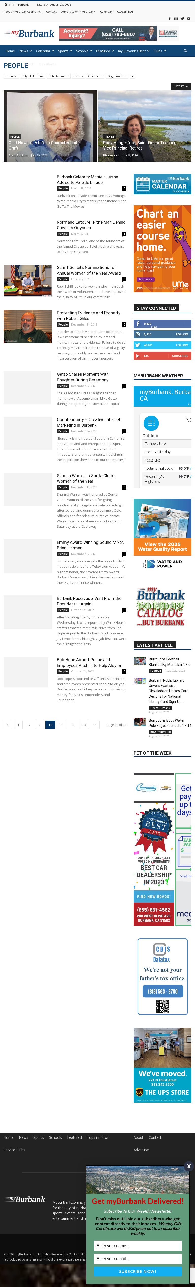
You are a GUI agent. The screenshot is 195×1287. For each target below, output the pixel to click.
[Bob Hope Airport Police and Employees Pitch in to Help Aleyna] (28, 672)
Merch (29, 64)
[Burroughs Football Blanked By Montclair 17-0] (140, 661)
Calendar (106, 11)
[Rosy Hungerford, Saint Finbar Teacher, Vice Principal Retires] (145, 131)
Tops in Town (98, 1137)
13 (84, 725)
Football (155, 670)
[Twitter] (182, 18)
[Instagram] (176, 18)
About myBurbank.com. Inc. (22, 11)
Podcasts (13, 64)
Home (10, 51)
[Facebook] (169, 18)
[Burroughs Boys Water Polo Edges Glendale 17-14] (140, 722)
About (138, 1137)
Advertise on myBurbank (78, 11)
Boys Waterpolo (160, 732)
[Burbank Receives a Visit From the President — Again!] (28, 612)
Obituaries (95, 76)
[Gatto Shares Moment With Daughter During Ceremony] (28, 387)
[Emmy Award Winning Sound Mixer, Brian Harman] (28, 556)
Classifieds (47, 64)
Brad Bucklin (18, 155)
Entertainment (59, 76)
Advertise (141, 1150)
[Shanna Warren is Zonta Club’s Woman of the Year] (28, 489)
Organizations (117, 76)
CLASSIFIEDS (125, 11)
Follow (182, 334)
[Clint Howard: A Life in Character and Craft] (50, 137)
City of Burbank (33, 76)
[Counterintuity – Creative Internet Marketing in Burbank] (28, 433)
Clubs (158, 51)
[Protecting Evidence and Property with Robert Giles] (28, 326)
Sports (63, 51)
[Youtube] (188, 18)
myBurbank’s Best (132, 51)
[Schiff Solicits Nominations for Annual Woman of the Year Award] (28, 281)
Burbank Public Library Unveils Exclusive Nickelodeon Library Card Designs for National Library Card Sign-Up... (168, 691)
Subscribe (180, 356)
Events (78, 76)
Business (11, 76)
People (15, 136)
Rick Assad (111, 155)
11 (62, 725)
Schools (82, 51)
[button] (185, 51)
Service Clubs (14, 1150)
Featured (103, 51)
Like (154, 327)
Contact (51, 11)
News (24, 51)
